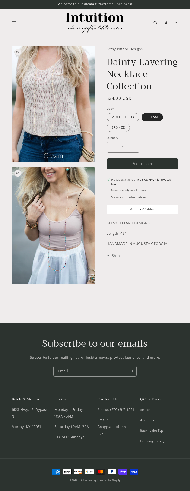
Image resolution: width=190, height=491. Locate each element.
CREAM (152, 117)
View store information (128, 197)
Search (145, 410)
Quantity (112, 137)
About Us (147, 420)
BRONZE (118, 128)
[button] (14, 23)
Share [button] (116, 256)
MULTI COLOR (122, 117)
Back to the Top (151, 431)
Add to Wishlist (142, 209)
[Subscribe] (131, 371)
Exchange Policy (152, 441)
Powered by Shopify (108, 480)
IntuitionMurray (88, 480)
